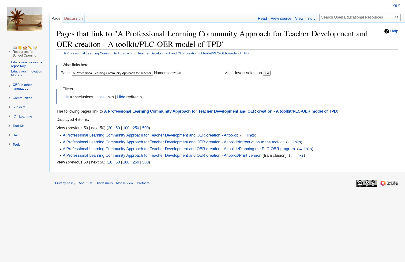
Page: (66, 73)
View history (305, 18)
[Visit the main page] (24, 19)
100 (126, 128)
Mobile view (124, 183)
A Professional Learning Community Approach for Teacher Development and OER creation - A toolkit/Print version (162, 155)
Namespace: (165, 73)
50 (118, 128)
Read (262, 18)
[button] (25, 51)
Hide (65, 97)
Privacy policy (65, 183)
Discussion (73, 18)
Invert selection (248, 73)
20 (110, 128)
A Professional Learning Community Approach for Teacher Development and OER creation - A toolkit (150, 135)
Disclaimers (104, 183)
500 (145, 128)
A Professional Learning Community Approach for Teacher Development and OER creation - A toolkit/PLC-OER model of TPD (156, 53)
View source (281, 18)
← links (248, 135)
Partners (143, 183)
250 (136, 128)
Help (394, 31)
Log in (396, 5)
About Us (85, 183)
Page (56, 18)
